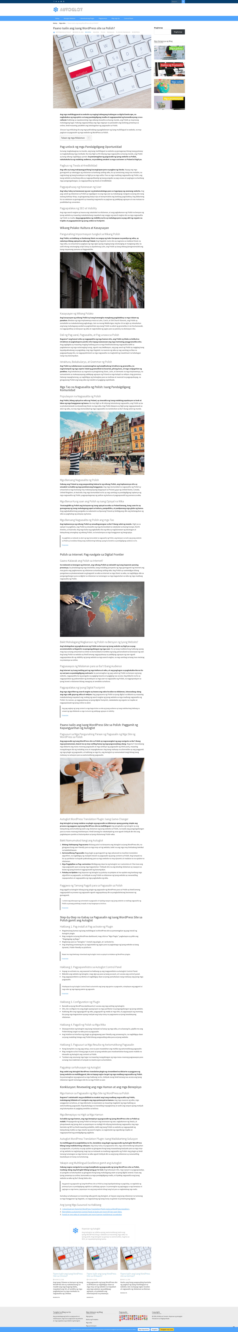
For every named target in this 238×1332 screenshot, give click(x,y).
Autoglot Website (69, 18)
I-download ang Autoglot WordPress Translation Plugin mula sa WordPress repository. (96, 1209)
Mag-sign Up (116, 18)
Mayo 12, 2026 (126, 1279)
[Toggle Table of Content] (88, 137)
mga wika (96, 32)
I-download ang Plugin (87, 18)
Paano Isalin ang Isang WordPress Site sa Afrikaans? (101, 1274)
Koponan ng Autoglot (63, 32)
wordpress (136, 32)
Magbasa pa (56, 1297)
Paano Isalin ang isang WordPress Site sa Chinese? (68, 1274)
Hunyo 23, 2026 (59, 1279)
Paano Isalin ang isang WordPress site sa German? (135, 1274)
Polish (103, 32)
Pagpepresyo (103, 18)
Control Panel (128, 18)
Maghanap (158, 28)
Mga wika (88, 32)
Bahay (57, 18)
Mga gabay (89, 1316)
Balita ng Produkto (92, 1319)
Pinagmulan (65, 545)
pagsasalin (110, 32)
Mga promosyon (91, 1326)
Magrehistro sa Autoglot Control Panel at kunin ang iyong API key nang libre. (92, 1211)
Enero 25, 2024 (78, 32)
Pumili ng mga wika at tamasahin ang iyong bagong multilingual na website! (92, 1214)
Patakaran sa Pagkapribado (160, 1318)
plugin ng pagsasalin (123, 32)
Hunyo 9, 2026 (92, 1279)
